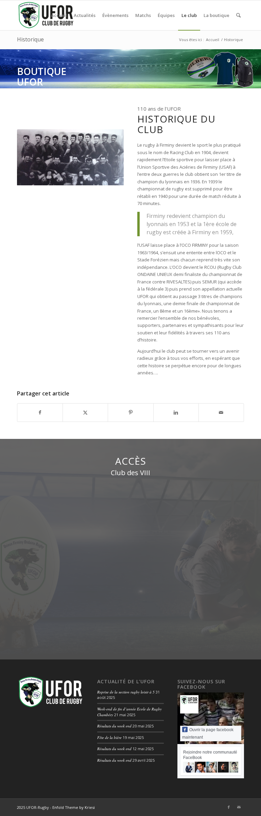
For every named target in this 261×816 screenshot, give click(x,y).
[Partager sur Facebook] (40, 412)
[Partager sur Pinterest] (130, 412)
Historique (30, 39)
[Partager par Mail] (221, 412)
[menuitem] (59, 15)
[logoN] (45, 15)
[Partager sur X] (85, 412)
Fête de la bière (109, 737)
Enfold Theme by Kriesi (73, 807)
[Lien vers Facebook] (229, 807)
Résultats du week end (114, 725)
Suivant (255, 69)
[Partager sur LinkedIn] (176, 412)
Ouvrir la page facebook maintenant (207, 733)
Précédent (6, 69)
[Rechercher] (238, 15)
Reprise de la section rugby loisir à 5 (126, 691)
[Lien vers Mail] (239, 807)
